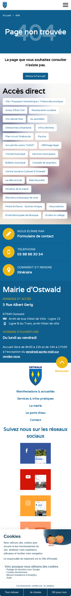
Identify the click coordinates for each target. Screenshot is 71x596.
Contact (35, 420)
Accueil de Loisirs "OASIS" (19, 145)
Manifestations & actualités (35, 391)
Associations (56, 206)
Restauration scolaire (44, 110)
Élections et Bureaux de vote (21, 197)
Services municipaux (43, 153)
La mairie (35, 406)
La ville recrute (13, 180)
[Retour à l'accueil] (5, 5)
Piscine (42, 136)
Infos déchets (46, 127)
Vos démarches (14, 118)
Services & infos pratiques (35, 398)
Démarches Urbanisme (18, 127)
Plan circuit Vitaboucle (18, 136)
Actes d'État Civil (15, 110)
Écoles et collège (55, 215)
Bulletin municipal (15, 162)
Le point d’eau (36, 413)
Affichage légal (50, 145)
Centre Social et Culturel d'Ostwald (25, 171)
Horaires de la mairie (17, 188)
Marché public (37, 180)
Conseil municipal (15, 153)
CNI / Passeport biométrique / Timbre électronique (34, 101)
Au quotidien (37, 118)
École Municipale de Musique (21, 215)
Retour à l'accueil (35, 76)
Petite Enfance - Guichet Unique (23, 206)
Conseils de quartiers (44, 162)
